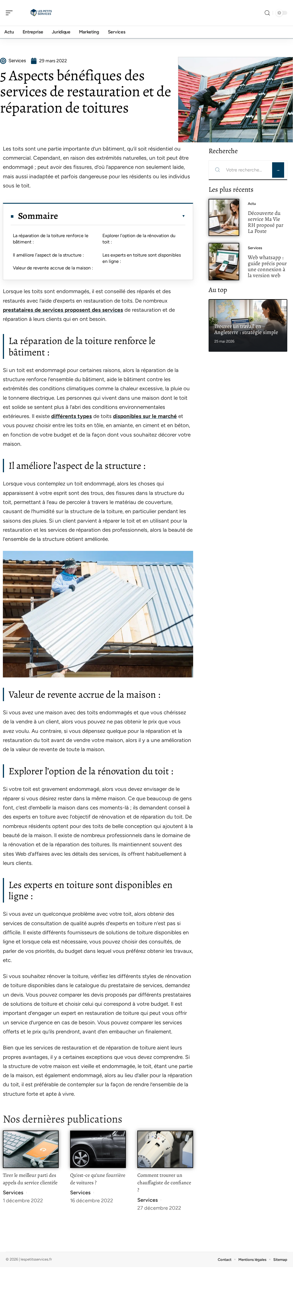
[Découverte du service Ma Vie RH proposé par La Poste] (224, 217)
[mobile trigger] (10, 13)
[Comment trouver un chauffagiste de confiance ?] (165, 1149)
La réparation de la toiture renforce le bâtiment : (50, 239)
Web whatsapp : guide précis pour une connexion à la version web (267, 266)
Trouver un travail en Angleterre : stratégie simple (246, 329)
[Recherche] (267, 13)
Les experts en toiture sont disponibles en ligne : (141, 258)
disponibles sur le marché (145, 416)
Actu (252, 203)
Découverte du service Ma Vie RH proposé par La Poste (265, 222)
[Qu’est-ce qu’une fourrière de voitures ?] (98, 1149)
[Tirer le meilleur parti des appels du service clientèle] (30, 1149)
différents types (71, 416)
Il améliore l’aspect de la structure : (48, 255)
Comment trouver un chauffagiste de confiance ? (164, 1182)
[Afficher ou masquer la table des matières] (121, 216)
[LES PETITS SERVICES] (41, 13)
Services (13, 1192)
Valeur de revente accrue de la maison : (53, 268)
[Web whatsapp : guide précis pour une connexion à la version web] (224, 261)
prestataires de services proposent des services (63, 310)
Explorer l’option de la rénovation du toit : (138, 239)
